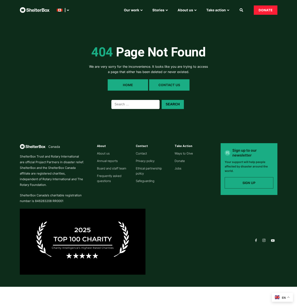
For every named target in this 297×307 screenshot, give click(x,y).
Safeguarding (145, 181)
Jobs (178, 168)
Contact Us (169, 85)
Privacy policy (145, 161)
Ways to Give (184, 153)
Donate (266, 10)
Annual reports (107, 161)
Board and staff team (111, 168)
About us (103, 153)
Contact (141, 153)
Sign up (248, 183)
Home (128, 85)
